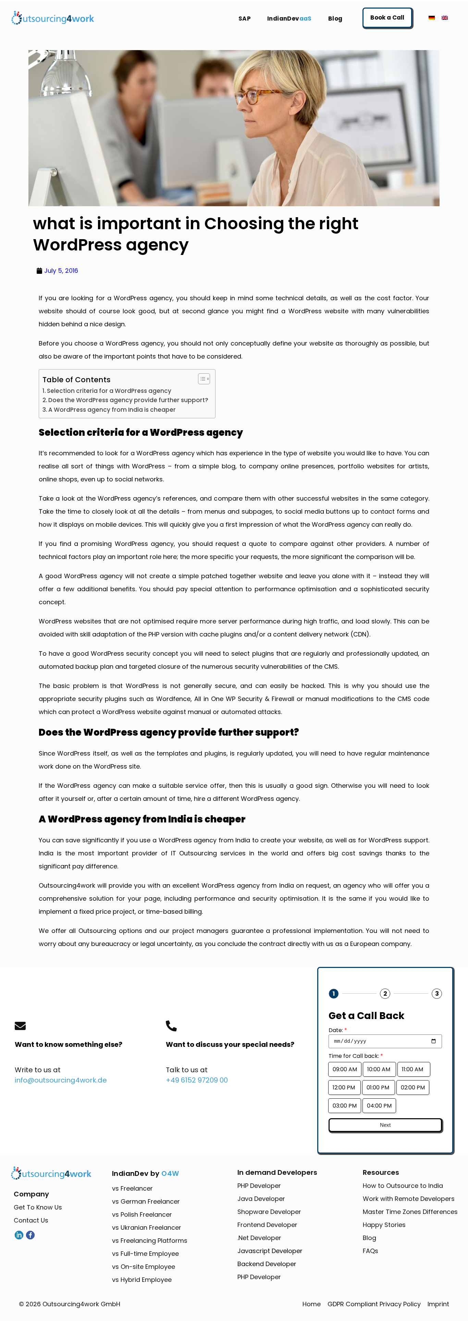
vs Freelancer (132, 1188)
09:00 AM (345, 1069)
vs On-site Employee (143, 1266)
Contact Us (31, 1220)
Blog (335, 18)
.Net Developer (259, 1238)
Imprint (438, 1304)
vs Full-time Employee (145, 1253)
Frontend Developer (267, 1224)
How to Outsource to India (403, 1185)
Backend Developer (266, 1264)
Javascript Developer (270, 1251)
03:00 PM (345, 1106)
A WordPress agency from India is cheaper (112, 410)
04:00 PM (379, 1106)
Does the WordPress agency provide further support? (128, 400)
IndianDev (289, 18)
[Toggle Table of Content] (200, 379)
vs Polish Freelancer (142, 1214)
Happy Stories (384, 1224)
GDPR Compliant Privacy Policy (374, 1304)
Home (312, 1304)
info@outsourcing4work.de (61, 1080)
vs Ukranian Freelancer (146, 1227)
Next (385, 1125)
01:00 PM (379, 1087)
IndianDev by (145, 1173)
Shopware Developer (269, 1211)
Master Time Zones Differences (410, 1211)
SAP (244, 18)
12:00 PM (344, 1087)
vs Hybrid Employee (142, 1279)
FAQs (370, 1251)
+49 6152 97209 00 (197, 1080)
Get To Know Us (38, 1207)
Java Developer (261, 1198)
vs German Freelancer (146, 1201)
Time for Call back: (356, 1056)
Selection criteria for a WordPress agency (109, 391)
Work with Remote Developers (409, 1198)
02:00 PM (413, 1087)
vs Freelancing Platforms (149, 1240)
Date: (338, 1030)
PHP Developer (259, 1185)
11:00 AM (414, 1069)
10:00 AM (379, 1069)
